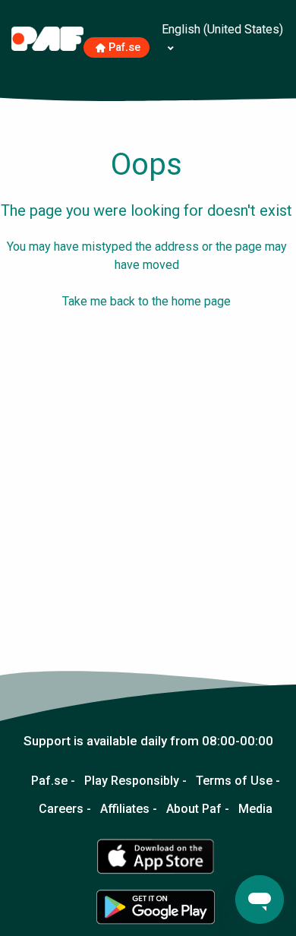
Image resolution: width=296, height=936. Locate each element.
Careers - (65, 809)
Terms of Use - (238, 781)
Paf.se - (53, 781)
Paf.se (124, 47)
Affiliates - (128, 809)
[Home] (47, 37)
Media (255, 809)
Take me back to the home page (146, 301)
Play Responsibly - (135, 781)
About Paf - (197, 809)
